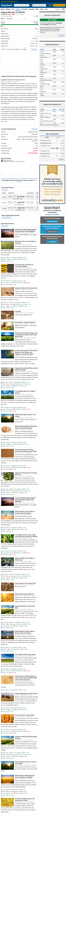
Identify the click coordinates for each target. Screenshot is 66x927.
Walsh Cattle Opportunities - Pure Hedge (25, 415)
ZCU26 (3, 282)
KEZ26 (3, 257)
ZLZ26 (19, 302)
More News (5, 226)
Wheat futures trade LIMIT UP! (24, 594)
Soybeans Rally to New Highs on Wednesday (25, 559)
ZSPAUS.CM (5, 302)
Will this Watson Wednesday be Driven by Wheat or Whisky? (25, 776)
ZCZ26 (3, 281)
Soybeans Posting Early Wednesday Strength (26, 737)
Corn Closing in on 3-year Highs (24, 715)
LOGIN (50, 5)
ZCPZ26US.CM (18, 282)
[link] (36, 16)
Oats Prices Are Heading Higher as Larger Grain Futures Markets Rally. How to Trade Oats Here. (26, 677)
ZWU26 (18, 259)
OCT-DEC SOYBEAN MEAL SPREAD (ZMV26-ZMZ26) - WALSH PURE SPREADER (25, 499)
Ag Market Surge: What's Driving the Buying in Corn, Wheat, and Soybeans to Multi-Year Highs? (26, 352)
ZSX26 (3, 306)
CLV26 (16, 789)
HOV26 (16, 791)
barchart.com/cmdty (52, 215)
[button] (64, 9)
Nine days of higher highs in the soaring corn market (25, 799)
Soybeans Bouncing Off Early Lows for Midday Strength (26, 369)
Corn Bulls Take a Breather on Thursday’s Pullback (24, 265)
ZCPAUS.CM (5, 284)
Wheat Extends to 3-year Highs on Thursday (25, 242)
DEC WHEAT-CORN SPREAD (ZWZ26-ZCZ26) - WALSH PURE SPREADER (26, 230)
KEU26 (16, 257)
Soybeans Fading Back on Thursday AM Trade (26, 473)
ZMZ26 (4, 304)
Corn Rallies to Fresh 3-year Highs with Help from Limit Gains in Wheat (26, 535)
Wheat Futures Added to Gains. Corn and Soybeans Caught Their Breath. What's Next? (26, 334)
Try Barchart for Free (59, 5)
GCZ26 (17, 793)
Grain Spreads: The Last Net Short (25, 583)
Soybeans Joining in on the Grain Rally (25, 607)
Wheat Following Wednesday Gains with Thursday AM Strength (26, 427)
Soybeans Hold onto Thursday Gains (13, 80)
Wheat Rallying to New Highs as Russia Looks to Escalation (25, 512)
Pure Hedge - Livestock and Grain (25, 322)
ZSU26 (17, 306)
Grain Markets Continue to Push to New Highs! (25, 762)
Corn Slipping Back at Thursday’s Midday (25, 392)
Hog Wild (18, 311)
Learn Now (52, 242)
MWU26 (4, 259)
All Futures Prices (6, 217)
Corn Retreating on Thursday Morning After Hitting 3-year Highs (26, 450)
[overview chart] (19, 61)
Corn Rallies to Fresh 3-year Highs (25, 654)
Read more (4, 121)
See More (34, 129)
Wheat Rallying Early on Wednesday (26, 693)
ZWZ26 (4, 261)
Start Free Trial (52, 231)
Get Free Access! (52, 221)
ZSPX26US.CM (18, 304)
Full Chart (34, 49)
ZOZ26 (3, 690)
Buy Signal (52, 20)
